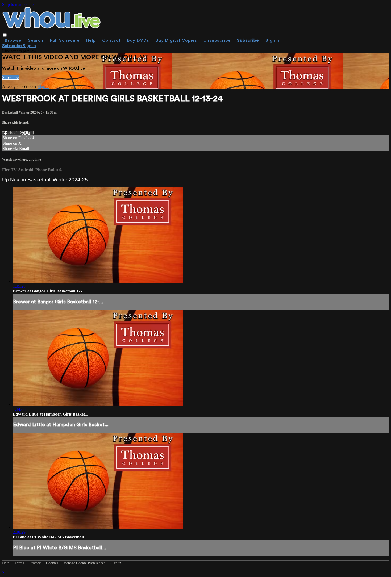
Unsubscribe (217, 40)
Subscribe (10, 77)
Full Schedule (65, 40)
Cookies (52, 563)
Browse (14, 40)
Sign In (29, 46)
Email (29, 133)
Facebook (11, 133)
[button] (5, 35)
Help (91, 40)
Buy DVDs (138, 40)
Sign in (273, 40)
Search (36, 40)
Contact (111, 40)
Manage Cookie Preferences (84, 563)
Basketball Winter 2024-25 (22, 112)
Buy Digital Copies (176, 40)
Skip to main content (19, 4)
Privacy (35, 563)
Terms (20, 563)
